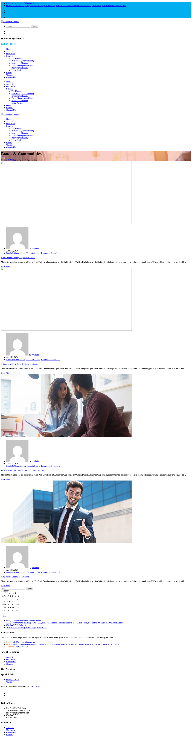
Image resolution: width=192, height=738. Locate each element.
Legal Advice (17, 70)
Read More (5, 266)
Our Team (10, 54)
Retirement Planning (19, 68)
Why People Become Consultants (15, 577)
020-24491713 (8, 43)
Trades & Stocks (33, 253)
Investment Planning (19, 63)
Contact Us (11, 77)
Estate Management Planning (23, 65)
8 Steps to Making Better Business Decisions (19, 364)
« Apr (3, 616)
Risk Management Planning (22, 61)
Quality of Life (12, 679)
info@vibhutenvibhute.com (24, 3)
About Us (10, 51)
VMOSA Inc (34, 686)
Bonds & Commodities (15, 253)
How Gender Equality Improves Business (18, 257)
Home (8, 49)
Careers (9, 75)
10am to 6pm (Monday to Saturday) (26, 627)
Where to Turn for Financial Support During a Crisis (22, 470)
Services (9, 56)
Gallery (9, 72)
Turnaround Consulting (50, 253)
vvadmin (35, 248)
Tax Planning (16, 58)
